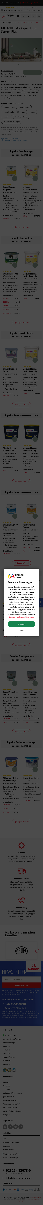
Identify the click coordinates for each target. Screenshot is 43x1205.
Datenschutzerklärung (17, 617)
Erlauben (21, 624)
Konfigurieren (21, 630)
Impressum (30, 617)
